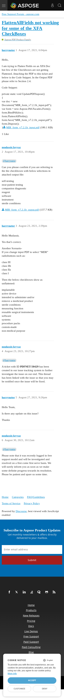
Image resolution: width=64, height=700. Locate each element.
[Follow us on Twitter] (17, 592)
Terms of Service (11, 503)
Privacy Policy (32, 503)
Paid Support (31, 641)
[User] (52, 5)
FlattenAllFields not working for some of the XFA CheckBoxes (30, 28)
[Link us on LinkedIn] (25, 592)
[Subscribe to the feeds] (54, 592)
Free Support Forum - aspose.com (20, 14)
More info (12, 673)
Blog (31, 652)
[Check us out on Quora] (40, 592)
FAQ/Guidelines (36, 497)
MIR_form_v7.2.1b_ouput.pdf (22, 209)
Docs (31, 626)
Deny (44, 689)
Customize (19, 689)
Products (31, 610)
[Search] (59, 5)
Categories (18, 497)
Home (5, 497)
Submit (32, 560)
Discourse (21, 511)
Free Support (31, 636)
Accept (32, 680)
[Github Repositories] (47, 592)
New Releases (31, 615)
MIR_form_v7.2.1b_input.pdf (22, 127)
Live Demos (31, 631)
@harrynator (9, 161)
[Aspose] (24, 5)
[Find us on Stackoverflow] (32, 592)
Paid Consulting (31, 647)
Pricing (31, 621)
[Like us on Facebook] (10, 592)
